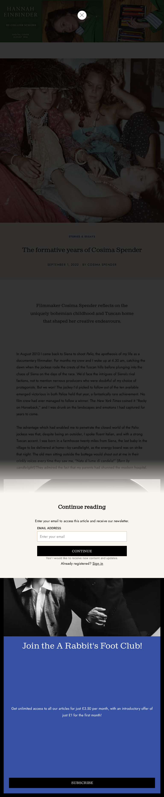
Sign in (97, 563)
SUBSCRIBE (82, 783)
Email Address (49, 528)
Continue (82, 551)
